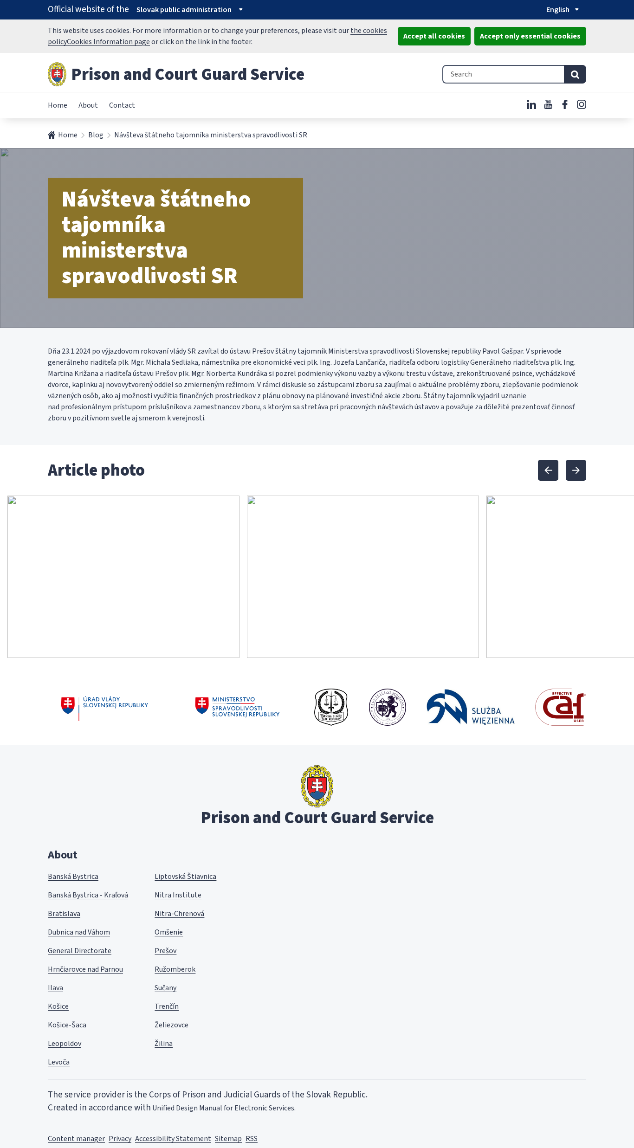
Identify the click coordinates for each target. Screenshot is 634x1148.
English (557, 10)
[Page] (57, 74)
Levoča (59, 1062)
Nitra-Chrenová (179, 914)
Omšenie (169, 932)
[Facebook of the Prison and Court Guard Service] (564, 104)
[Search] (575, 74)
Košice (58, 1006)
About (88, 105)
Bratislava (64, 914)
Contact (122, 105)
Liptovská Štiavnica (185, 876)
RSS (252, 1139)
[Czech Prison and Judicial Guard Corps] (331, 707)
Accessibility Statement (173, 1139)
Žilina (164, 1043)
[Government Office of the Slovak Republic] (105, 707)
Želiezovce (171, 1025)
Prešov (165, 951)
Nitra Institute (178, 895)
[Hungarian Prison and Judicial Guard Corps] (387, 707)
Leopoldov (64, 1043)
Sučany (165, 988)
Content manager (76, 1139)
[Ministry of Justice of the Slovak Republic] (238, 707)
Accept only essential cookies (530, 36)
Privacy (120, 1139)
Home (57, 105)
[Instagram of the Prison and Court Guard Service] (581, 104)
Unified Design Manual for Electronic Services (223, 1108)
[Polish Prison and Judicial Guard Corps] (471, 707)
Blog (96, 135)
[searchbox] (503, 74)
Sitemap (228, 1139)
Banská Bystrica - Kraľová (88, 895)
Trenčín (167, 1006)
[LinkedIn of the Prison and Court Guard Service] (531, 104)
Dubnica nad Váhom (79, 932)
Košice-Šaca (67, 1025)
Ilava (55, 988)
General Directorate (79, 951)
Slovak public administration (184, 10)
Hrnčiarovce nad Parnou (85, 969)
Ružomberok (175, 969)
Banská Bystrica (73, 876)
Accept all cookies (434, 36)
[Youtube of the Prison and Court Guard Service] (548, 104)
